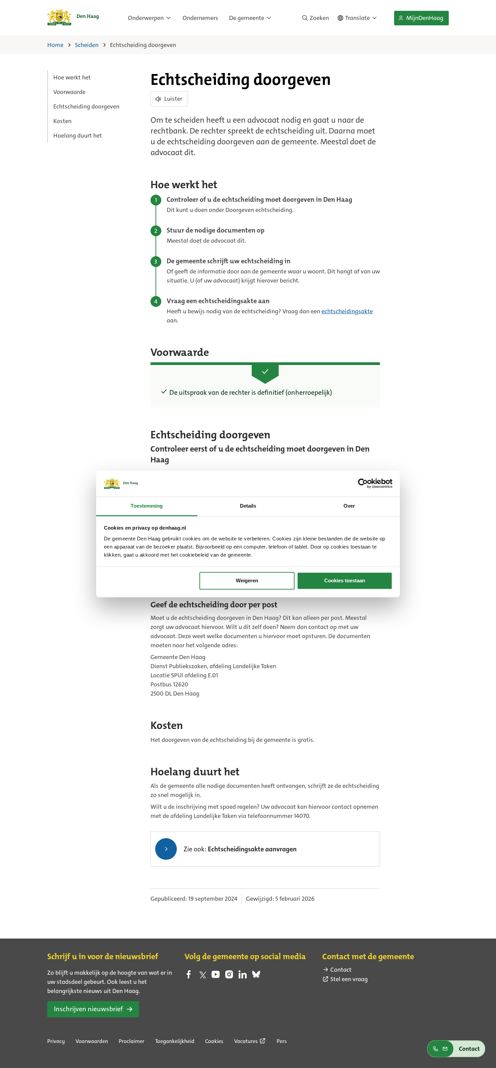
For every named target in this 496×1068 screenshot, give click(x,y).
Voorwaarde (69, 92)
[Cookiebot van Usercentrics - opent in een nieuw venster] (362, 484)
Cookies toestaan (344, 581)
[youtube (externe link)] (216, 976)
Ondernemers (200, 18)
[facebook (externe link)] (189, 976)
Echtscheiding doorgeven (86, 106)
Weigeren (247, 581)
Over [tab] (349, 506)
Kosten (62, 121)
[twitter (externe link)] (202, 976)
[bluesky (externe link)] (256, 976)
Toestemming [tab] (147, 506)
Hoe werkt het (72, 77)
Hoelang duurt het (77, 135)
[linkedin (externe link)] (243, 976)
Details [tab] (248, 506)
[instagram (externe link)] (229, 976)
